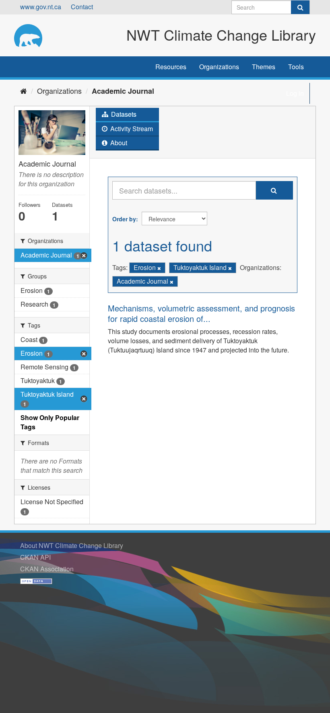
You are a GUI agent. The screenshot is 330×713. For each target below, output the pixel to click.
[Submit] (300, 7)
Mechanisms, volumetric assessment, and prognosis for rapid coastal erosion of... (201, 313)
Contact (82, 6)
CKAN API (35, 557)
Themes (263, 66)
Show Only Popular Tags (50, 422)
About (118, 142)
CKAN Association (47, 568)
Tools (296, 66)
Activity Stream (131, 128)
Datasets (122, 114)
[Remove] (159, 268)
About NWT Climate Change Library (71, 545)
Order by (124, 219)
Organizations (219, 66)
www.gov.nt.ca (40, 6)
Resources (170, 66)
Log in (295, 93)
